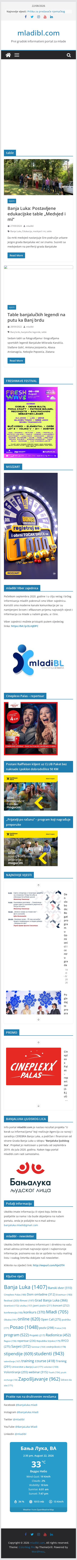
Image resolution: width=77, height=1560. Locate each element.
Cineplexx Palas (15, 1294)
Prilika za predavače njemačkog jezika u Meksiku (46, 13)
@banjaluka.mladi (26, 1405)
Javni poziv (42, 1305)
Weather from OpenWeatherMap (38, 1509)
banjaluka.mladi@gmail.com (21, 1225)
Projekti (37, 1335)
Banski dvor (60, 1288)
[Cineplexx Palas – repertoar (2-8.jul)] (33, 1066)
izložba (26, 1305)
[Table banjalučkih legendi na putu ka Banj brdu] (38, 283)
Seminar (38, 1346)
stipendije (18, 1354)
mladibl (29, 225)
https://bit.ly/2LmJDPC (24, 626)
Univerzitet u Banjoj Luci (27, 1366)
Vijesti (12, 201)
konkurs (34, 1312)
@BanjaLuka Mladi (26, 1426)
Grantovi (11, 1305)
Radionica (58, 1334)
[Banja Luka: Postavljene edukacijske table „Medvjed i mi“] (38, 177)
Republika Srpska (49, 1340)
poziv (46, 1328)
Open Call (51, 1319)
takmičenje (12, 1361)
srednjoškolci (56, 1346)
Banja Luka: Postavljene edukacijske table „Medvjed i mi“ (37, 213)
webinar (38, 1372)
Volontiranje (16, 1372)
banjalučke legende (30, 332)
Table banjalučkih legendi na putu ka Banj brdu (36, 317)
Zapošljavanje (39, 1379)
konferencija (13, 1312)
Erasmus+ (64, 1294)
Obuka (10, 1319)
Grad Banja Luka (51, 1300)
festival (11, 1300)
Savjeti (21, 1346)
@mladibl (19, 1419)
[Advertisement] (38, 110)
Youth (54, 1372)
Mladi (57, 1312)
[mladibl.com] (8, 55)
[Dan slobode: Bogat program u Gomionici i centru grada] (33, 909)
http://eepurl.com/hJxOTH (49, 1265)
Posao (24, 1327)
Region (10, 1340)
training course (38, 1360)
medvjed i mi (39, 231)
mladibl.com (38, 33)
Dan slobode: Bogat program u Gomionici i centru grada (66, 930)
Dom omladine (41, 1294)
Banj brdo (15, 332)
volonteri (51, 1366)
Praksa (60, 1328)
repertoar (26, 1340)
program (16, 1334)
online (29, 1319)
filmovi (27, 1300)
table (49, 231)
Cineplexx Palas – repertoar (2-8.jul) (66, 1074)
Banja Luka (15, 231)
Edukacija (27, 231)
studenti (49, 1353)
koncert (61, 1305)
